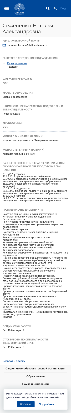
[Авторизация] (57, 8)
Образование (35, 376)
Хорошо (25, 404)
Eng (63, 8)
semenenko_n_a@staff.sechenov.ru (27, 45)
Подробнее (46, 404)
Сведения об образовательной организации (35, 368)
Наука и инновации (35, 384)
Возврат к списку (14, 361)
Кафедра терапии (17, 63)
